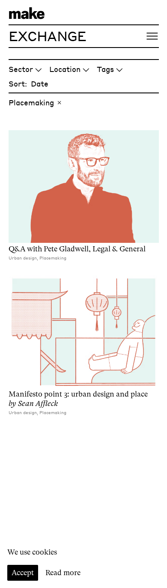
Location (65, 69)
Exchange (47, 35)
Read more (63, 572)
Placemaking (31, 102)
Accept (23, 572)
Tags (105, 69)
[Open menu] (152, 36)
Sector (21, 69)
